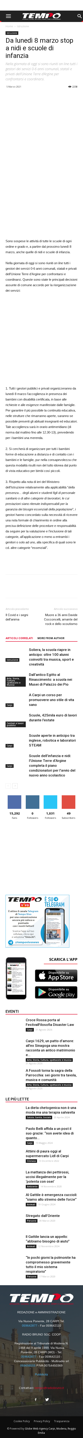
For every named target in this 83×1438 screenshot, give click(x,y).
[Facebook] (35, 1400)
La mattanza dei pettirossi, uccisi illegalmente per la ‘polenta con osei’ (47, 1177)
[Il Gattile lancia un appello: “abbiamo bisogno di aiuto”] (14, 1242)
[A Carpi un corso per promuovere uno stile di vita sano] (16, 700)
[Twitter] (47, 1400)
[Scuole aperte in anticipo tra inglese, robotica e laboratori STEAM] (16, 740)
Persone (31, 1220)
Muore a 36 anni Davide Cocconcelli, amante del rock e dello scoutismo (60, 619)
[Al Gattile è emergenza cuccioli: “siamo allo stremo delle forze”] (14, 1200)
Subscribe (68, 796)
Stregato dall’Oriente (43, 1216)
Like (14, 796)
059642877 (29, 1325)
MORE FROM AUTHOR (50, 638)
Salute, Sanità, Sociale (39, 1117)
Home (9, 26)
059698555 (28, 1365)
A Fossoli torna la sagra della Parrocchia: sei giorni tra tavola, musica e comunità (51, 1075)
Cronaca (31, 1160)
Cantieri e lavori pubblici (15, 724)
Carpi (9, 705)
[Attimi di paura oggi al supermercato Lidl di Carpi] (14, 1157)
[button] (79, 16)
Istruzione (23, 26)
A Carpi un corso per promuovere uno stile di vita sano (51, 700)
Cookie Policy (22, 1421)
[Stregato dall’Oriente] (14, 1221)
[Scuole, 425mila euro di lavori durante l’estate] (16, 720)
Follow (32, 796)
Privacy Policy (42, 1421)
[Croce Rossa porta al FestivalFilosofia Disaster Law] (14, 1026)
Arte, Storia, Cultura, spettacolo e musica (13, 681)
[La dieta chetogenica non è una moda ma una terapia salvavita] (14, 1113)
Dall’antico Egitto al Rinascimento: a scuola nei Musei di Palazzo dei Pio (50, 679)
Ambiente (32, 1186)
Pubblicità (41, 1374)
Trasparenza (61, 1421)
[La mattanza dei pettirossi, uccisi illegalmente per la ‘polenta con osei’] (14, 1178)
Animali (31, 1204)
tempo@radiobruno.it (49, 1388)
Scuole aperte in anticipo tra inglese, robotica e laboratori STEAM (52, 740)
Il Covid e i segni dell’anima (17, 617)
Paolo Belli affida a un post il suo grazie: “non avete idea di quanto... (50, 1133)
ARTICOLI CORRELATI (19, 638)
